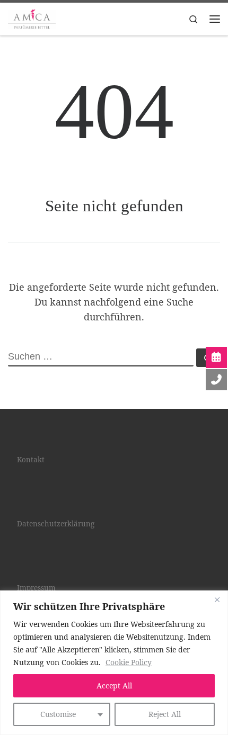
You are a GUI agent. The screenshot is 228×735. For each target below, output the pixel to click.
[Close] (217, 599)
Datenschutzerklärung (55, 523)
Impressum (36, 588)
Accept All (114, 685)
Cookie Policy (129, 662)
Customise (58, 714)
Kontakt (31, 459)
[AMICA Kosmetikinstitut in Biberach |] (32, 17)
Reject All (164, 714)
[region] (114, 662)
